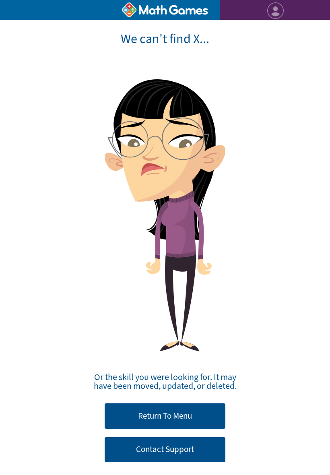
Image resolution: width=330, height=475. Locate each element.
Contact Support (165, 449)
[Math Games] (165, 10)
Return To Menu (165, 416)
